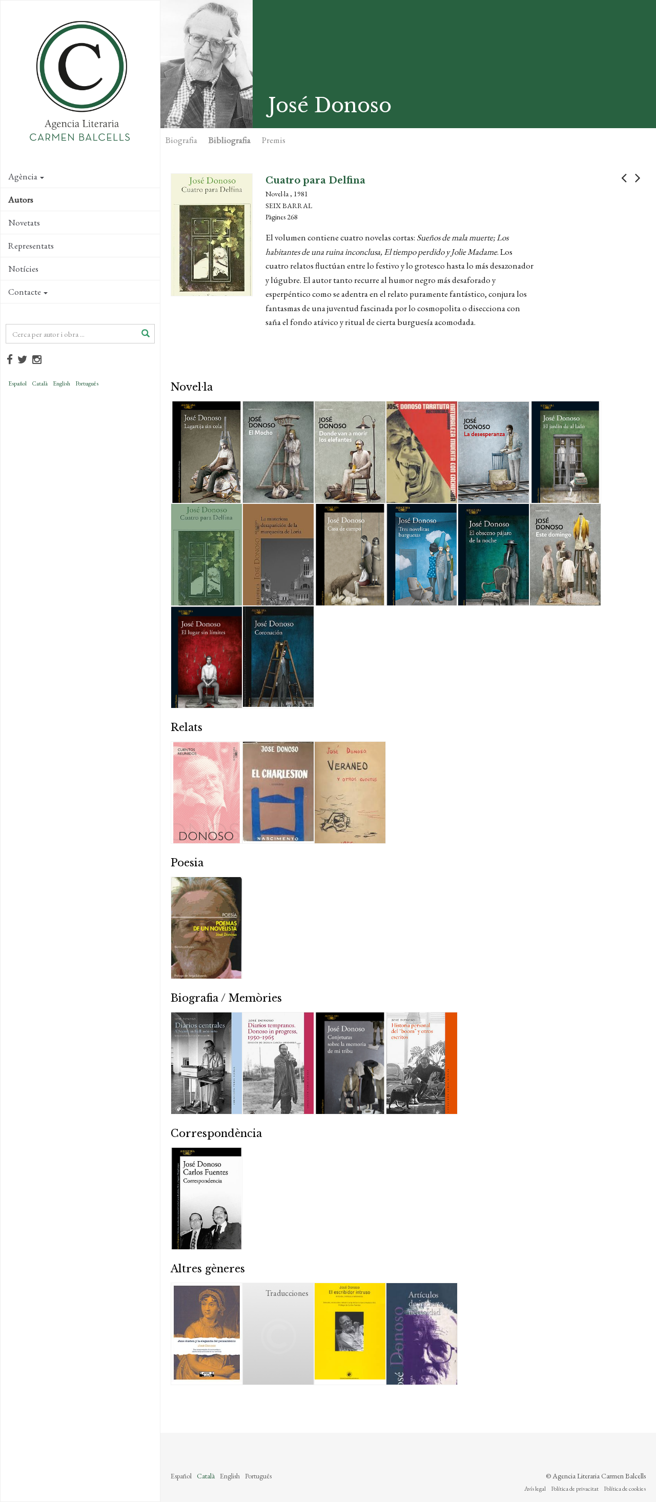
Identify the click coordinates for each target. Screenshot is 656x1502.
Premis (273, 140)
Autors (20, 199)
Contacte (24, 291)
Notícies (23, 268)
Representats (31, 245)
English (61, 383)
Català (40, 383)
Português (86, 383)
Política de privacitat (575, 1489)
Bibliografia (230, 140)
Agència (22, 176)
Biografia (181, 140)
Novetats (24, 222)
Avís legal (535, 1489)
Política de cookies (625, 1489)
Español (17, 383)
